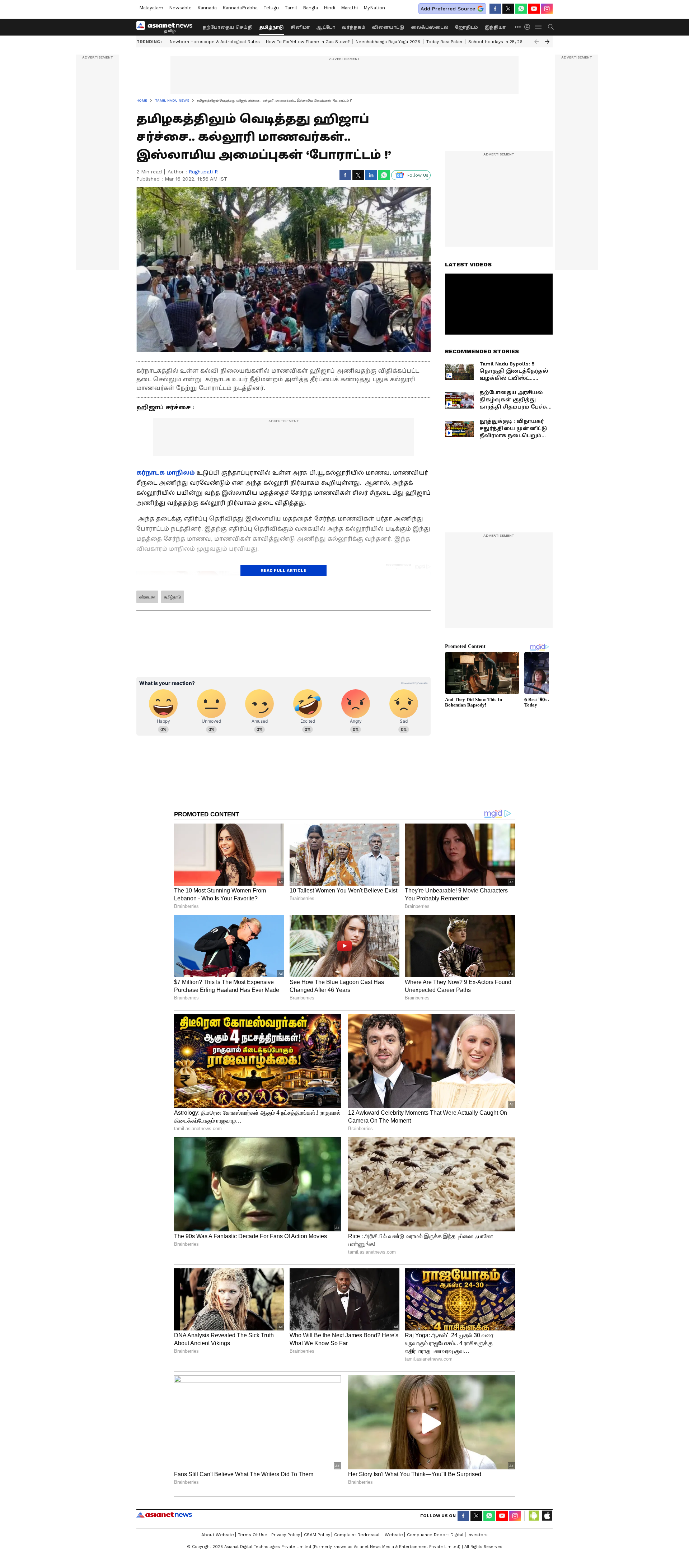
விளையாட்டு (388, 27)
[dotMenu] (518, 26)
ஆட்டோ (325, 27)
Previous (536, 42)
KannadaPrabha (240, 7)
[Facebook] (495, 9)
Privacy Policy (285, 1534)
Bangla (310, 7)
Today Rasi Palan (444, 41)
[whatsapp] (521, 9)
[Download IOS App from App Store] (547, 1516)
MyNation (374, 7)
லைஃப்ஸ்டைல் (429, 27)
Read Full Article (283, 570)
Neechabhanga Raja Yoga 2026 (388, 41)
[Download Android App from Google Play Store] (534, 1516)
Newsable (180, 7)
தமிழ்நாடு (271, 27)
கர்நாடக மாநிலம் (165, 472)
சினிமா (300, 27)
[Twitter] (508, 9)
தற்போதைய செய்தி (227, 27)
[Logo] (166, 27)
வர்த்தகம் (353, 27)
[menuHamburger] (538, 27)
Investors (478, 1534)
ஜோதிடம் (466, 27)
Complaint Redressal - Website (368, 1534)
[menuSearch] (551, 27)
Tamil (291, 7)
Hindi (329, 7)
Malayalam (151, 7)
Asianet (164, 1514)
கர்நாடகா (147, 597)
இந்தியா (495, 27)
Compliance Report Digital (435, 1534)
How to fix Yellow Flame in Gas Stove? (308, 41)
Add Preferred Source (448, 8)
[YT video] (534, 9)
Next (547, 42)
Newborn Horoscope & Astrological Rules (215, 41)
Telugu (271, 7)
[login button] (529, 27)
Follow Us (417, 175)
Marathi (349, 7)
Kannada (207, 7)
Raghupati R (203, 171)
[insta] (547, 9)
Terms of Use (252, 1534)
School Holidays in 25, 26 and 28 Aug (508, 41)
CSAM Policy (317, 1534)
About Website (217, 1534)
